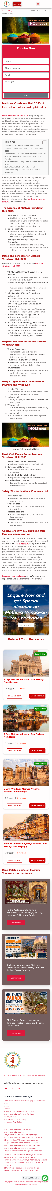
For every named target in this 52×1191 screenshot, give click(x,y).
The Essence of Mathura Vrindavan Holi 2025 (22, 146)
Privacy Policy (10, 1117)
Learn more (16, 922)
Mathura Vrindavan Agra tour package (20, 1148)
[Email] (18, 1088)
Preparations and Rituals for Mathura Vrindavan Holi (25, 154)
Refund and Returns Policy (15, 1119)
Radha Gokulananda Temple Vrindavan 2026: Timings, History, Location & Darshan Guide (25, 912)
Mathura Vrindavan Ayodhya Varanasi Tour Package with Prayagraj (25, 845)
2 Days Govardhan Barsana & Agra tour (21, 1170)
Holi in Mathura (22, 544)
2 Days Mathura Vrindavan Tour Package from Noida (24, 735)
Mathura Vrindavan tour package (17, 1129)
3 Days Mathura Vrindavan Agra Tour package (23, 1137)
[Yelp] (12, 1088)
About (6, 1106)
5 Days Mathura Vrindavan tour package (21, 1143)
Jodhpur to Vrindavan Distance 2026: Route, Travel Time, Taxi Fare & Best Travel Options (25, 967)
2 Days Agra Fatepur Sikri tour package (21, 1168)
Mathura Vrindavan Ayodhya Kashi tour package (25, 1160)
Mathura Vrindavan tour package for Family (23, 1155)
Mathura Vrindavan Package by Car (19, 1157)
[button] (38, 4)
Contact (7, 1109)
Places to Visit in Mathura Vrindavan (19, 1111)
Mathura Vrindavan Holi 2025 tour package (22, 1145)
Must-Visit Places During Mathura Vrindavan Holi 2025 (24, 163)
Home (4, 11)
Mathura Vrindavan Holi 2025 (15, 116)
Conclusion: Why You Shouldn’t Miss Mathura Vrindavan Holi (22, 171)
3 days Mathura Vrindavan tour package (20, 1135)
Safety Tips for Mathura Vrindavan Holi (20, 167)
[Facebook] (6, 1088)
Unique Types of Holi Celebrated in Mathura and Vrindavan (24, 157)
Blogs (10, 11)
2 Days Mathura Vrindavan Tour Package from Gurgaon (24, 681)
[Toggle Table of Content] (43, 142)
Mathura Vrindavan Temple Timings (19, 1114)
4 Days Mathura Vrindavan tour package (21, 1140)
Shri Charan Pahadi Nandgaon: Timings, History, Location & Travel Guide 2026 (25, 1023)
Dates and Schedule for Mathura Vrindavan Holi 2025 (24, 149)
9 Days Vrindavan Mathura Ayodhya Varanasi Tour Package (22, 790)
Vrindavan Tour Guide (13, 1122)
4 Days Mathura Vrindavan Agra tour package (23, 1151)
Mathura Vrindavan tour (14, 1132)
